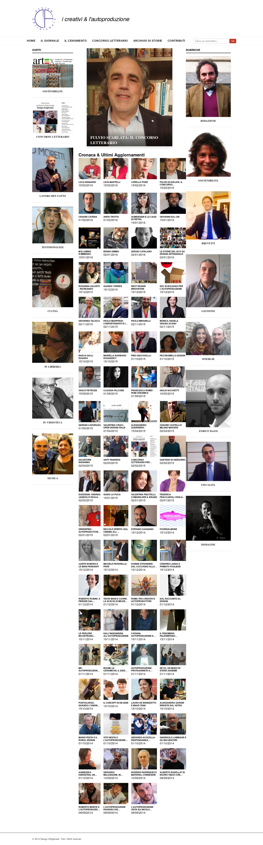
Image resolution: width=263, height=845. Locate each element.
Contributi (176, 40)
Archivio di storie (147, 40)
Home (31, 40)
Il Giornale (50, 40)
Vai (232, 41)
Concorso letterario (110, 40)
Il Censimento (76, 40)
